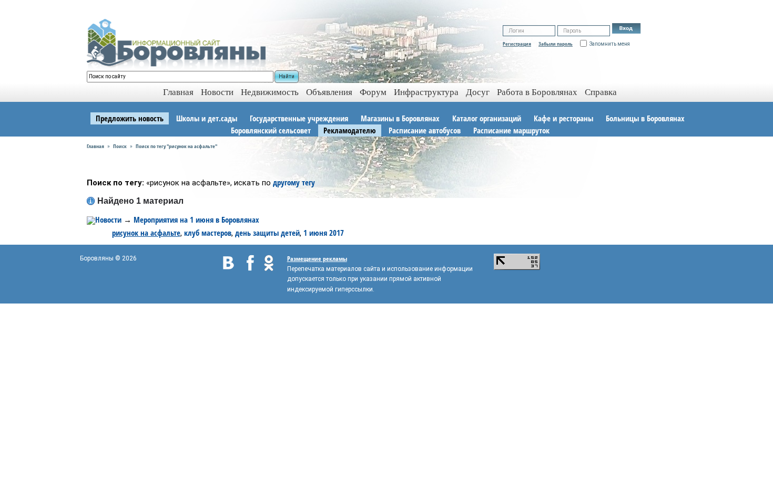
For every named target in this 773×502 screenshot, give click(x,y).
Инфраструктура (426, 92)
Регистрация (517, 43)
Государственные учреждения (299, 118)
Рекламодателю (349, 130)
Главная (95, 146)
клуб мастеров (207, 232)
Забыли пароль (555, 43)
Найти (286, 76)
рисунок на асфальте (146, 232)
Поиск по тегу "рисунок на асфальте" (176, 146)
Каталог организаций (486, 118)
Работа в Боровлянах (537, 92)
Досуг (478, 92)
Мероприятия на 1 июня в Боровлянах (196, 219)
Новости (217, 92)
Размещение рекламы (317, 258)
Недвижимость (270, 92)
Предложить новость (130, 118)
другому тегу (294, 182)
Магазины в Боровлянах (400, 118)
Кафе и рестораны (563, 118)
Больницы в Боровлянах (645, 118)
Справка (601, 92)
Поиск (120, 146)
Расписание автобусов (425, 130)
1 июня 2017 (323, 232)
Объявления (329, 92)
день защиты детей (267, 232)
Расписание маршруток (511, 130)
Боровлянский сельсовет (271, 130)
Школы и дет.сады (206, 118)
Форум (373, 92)
